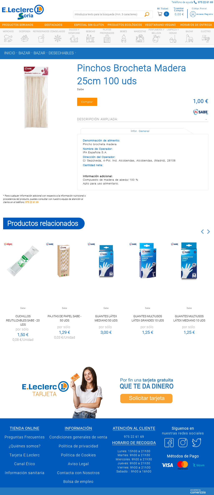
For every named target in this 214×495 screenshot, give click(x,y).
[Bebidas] (90, 38)
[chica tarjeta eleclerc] (53, 391)
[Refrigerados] (41, 38)
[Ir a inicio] (23, 12)
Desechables (61, 53)
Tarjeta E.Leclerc (24, 455)
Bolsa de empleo (78, 482)
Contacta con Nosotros (78, 473)
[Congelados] (57, 38)
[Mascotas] (140, 38)
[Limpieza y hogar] (173, 39)
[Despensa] (24, 38)
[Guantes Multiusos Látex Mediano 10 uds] (189, 260)
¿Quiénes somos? (25, 446)
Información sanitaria (25, 473)
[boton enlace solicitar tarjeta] (160, 391)
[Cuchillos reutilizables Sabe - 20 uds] (23, 260)
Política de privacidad (78, 446)
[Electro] (206, 38)
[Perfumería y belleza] (156, 39)
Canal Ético (24, 464)
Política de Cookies (78, 455)
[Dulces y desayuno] (74, 39)
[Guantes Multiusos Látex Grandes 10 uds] (147, 260)
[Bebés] (123, 38)
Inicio (9, 53)
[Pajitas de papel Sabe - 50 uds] (64, 260)
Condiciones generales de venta (78, 437)
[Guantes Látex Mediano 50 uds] (106, 260)
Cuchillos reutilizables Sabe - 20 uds (23, 320)
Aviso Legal (78, 464)
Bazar (24, 53)
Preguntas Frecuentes (25, 437)
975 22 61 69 (31, 202)
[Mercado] (8, 38)
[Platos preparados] (107, 39)
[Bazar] (189, 38)
